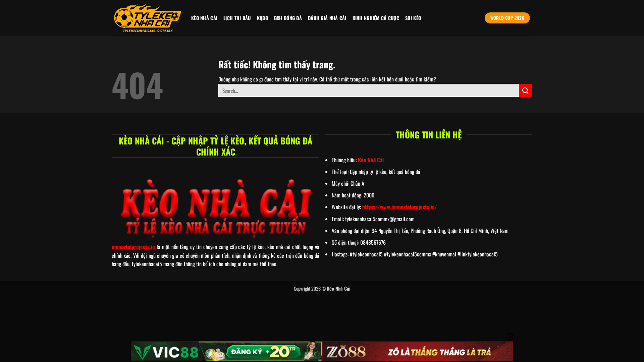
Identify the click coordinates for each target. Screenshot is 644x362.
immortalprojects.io (133, 247)
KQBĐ (262, 17)
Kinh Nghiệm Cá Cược (376, 17)
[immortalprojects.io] (147, 18)
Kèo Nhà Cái (204, 17)
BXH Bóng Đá (288, 17)
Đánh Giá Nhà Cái (327, 17)
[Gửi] (525, 90)
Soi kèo (413, 17)
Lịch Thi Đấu (237, 17)
